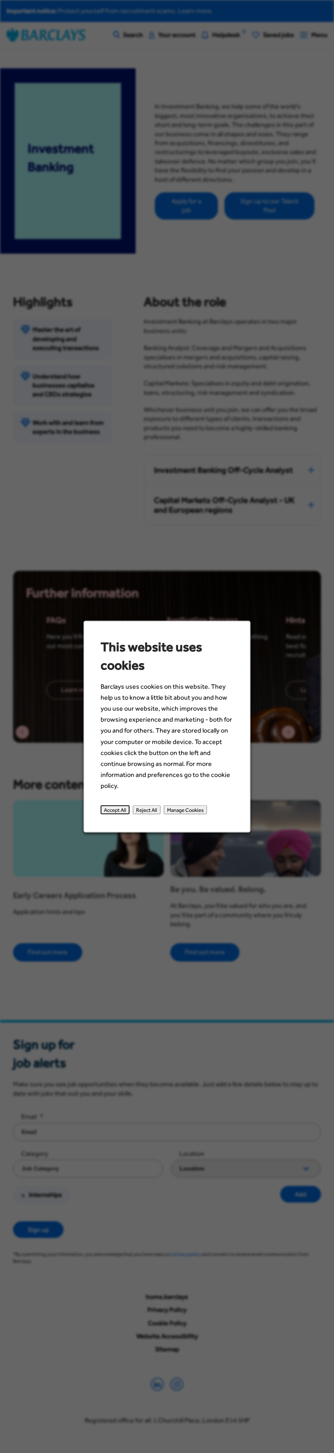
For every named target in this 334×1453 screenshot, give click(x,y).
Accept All (115, 810)
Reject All (146, 810)
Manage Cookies (185, 810)
